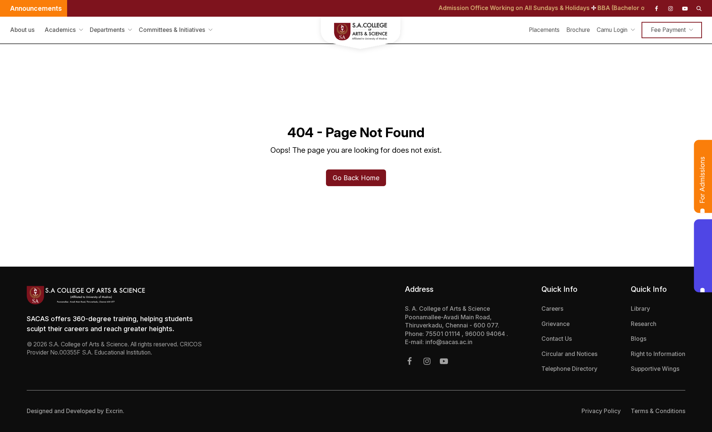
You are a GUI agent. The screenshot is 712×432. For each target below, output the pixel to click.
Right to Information (658, 353)
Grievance (555, 323)
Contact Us (556, 338)
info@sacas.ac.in (448, 342)
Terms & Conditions (658, 411)
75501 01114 (443, 333)
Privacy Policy (601, 411)
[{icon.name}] (656, 8)
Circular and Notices (569, 353)
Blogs (638, 338)
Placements (544, 29)
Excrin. (115, 411)
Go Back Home (356, 178)
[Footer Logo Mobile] (117, 295)
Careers (552, 308)
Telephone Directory (569, 368)
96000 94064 (486, 333)
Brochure (578, 29)
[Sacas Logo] (356, 34)
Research (643, 323)
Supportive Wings (655, 368)
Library (640, 308)
